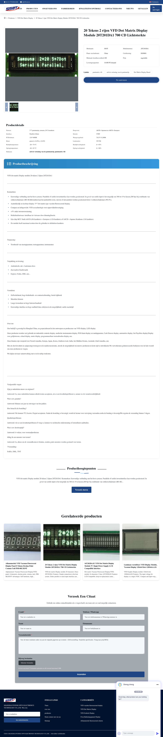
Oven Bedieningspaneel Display (90, 717)
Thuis (46, 705)
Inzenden (81, 674)
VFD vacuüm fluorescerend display (92, 705)
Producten (32, 8)
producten (48, 713)
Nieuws (130, 8)
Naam (21, 623)
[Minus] (157, 684)
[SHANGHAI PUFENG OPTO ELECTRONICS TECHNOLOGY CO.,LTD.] (12, 8)
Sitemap (47, 721)
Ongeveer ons (49, 8)
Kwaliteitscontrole (90, 8)
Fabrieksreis (68, 8)
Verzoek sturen (81, 489)
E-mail (22, 612)
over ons (47, 709)
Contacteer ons (113, 8)
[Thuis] (5, 18)
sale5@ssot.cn (26, 2)
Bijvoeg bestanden (25, 658)
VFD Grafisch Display (87, 713)
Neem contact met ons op (53, 717)
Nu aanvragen (156, 8)
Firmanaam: (87, 623)
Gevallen (143, 8)
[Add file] (119, 733)
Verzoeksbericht (25, 635)
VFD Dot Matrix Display (25, 18)
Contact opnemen (22, 576)
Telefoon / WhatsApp (91, 612)
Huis (20, 8)
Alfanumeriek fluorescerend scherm (92, 721)
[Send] (157, 733)
